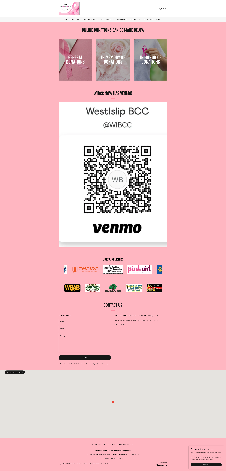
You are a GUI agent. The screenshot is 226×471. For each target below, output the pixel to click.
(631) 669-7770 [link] (162, 9)
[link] (69, 8)
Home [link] (66, 20)
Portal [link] (130, 444)
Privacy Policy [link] (91, 364)
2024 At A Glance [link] (146, 20)
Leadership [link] (122, 20)
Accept (206, 465)
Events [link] (133, 20)
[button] (76, 20)
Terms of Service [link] (101, 364)
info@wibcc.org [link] (108, 458)
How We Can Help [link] (91, 20)
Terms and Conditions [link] (116, 444)
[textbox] (85, 321)
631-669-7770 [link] (119, 325)
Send (84, 358)
